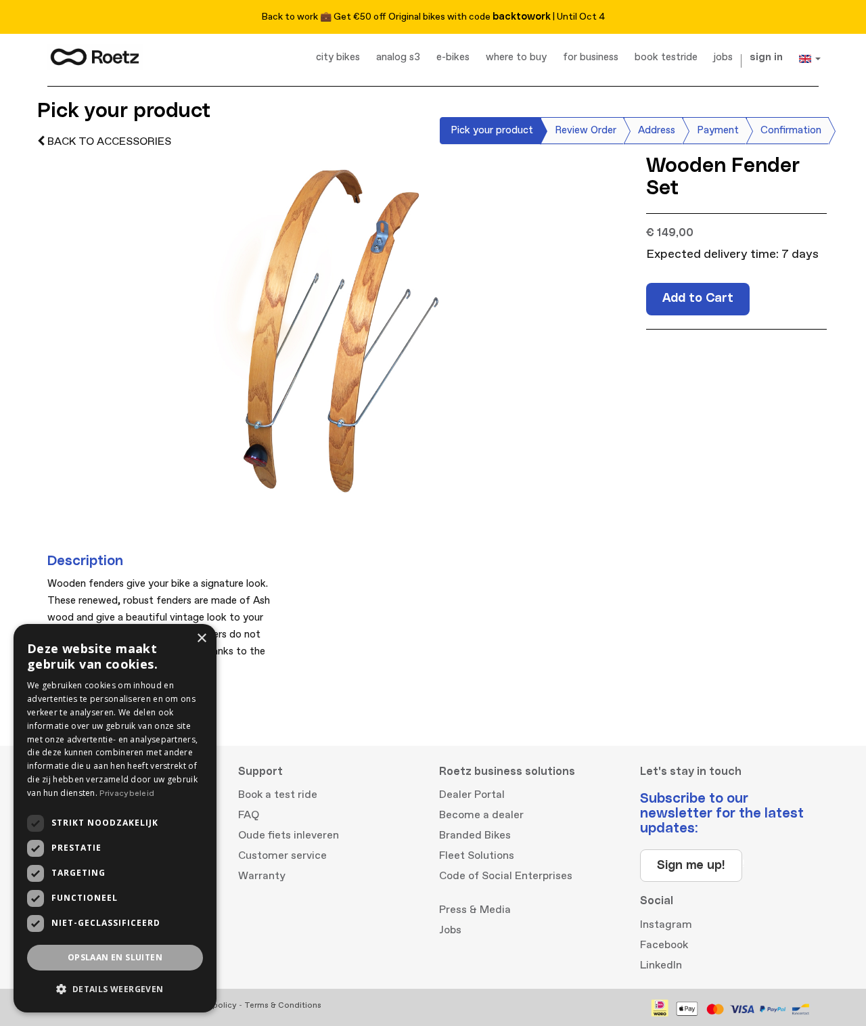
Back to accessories (108, 141)
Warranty (262, 876)
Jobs (450, 930)
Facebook (664, 945)
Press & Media (475, 909)
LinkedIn (661, 965)
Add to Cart (697, 298)
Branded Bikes (475, 835)
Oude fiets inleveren (288, 835)
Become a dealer (481, 815)
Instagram (666, 924)
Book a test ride (277, 794)
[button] (115, 989)
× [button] (201, 638)
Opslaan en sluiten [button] (115, 957)
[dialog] (115, 818)
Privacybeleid (126, 793)
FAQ (248, 815)
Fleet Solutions (476, 855)
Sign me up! (691, 866)
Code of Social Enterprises (505, 876)
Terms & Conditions (282, 1005)
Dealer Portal (472, 794)
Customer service (282, 855)
